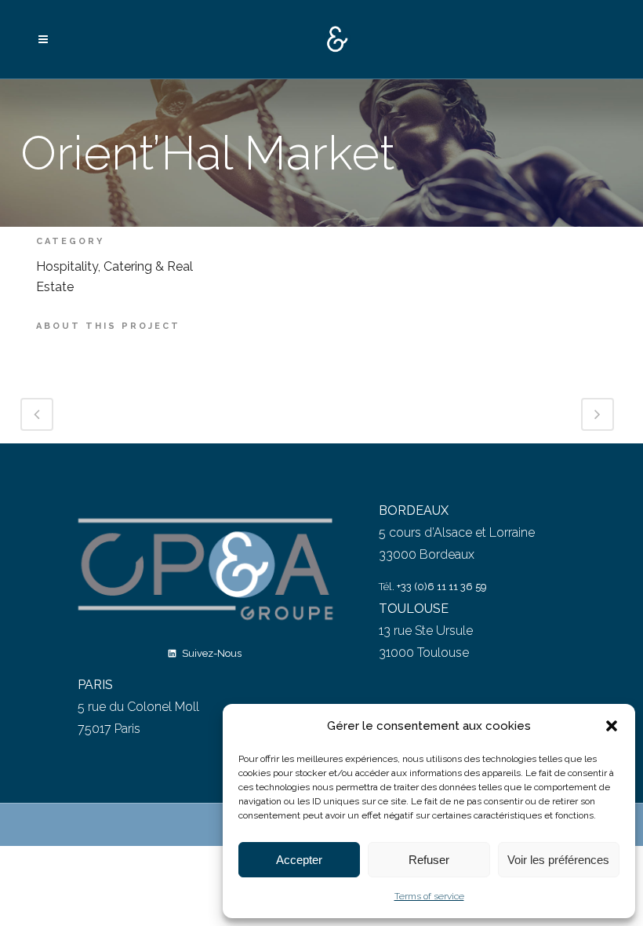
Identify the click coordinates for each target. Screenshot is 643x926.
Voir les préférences (558, 859)
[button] (611, 726)
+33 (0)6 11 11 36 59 (442, 586)
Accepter (299, 859)
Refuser (429, 859)
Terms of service (429, 896)
